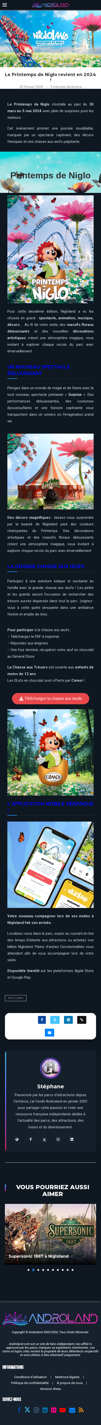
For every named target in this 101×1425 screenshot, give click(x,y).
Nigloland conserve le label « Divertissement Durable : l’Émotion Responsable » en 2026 (45, 1251)
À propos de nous (70, 1383)
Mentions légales (67, 1377)
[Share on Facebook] (42, 1020)
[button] (9, 1237)
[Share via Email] (49, 1033)
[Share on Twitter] (55, 1020)
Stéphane (50, 1086)
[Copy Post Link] (81, 1020)
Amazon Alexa (50, 1389)
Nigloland (15, 998)
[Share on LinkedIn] (68, 1020)
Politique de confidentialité (30, 1383)
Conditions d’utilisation (30, 1377)
